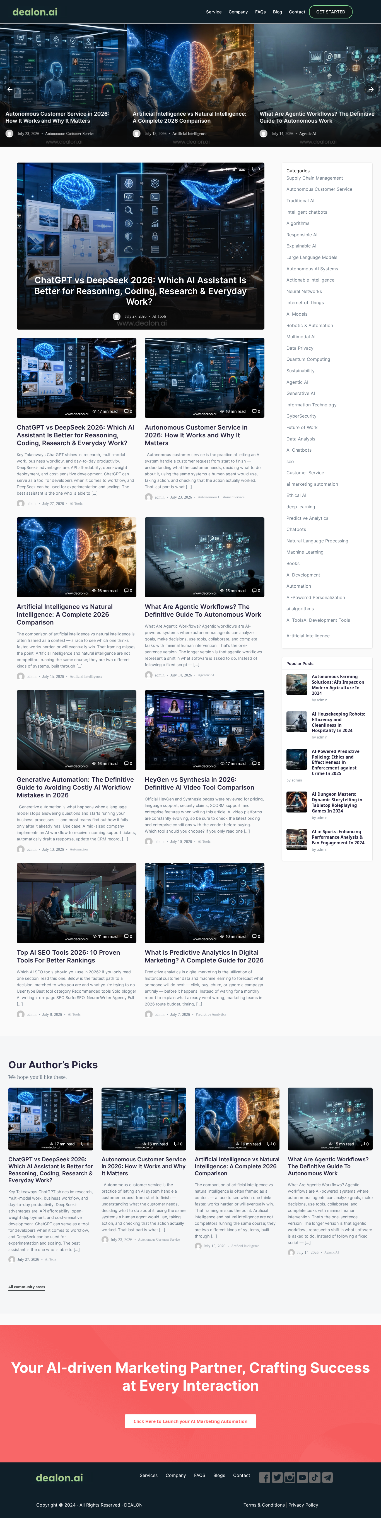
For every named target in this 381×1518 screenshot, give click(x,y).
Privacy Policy (303, 1505)
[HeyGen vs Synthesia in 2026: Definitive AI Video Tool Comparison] (204, 730)
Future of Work (302, 427)
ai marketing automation (312, 484)
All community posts (26, 1286)
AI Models (296, 314)
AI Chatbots (299, 450)
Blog (277, 12)
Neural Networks (304, 291)
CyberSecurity (301, 416)
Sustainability (300, 370)
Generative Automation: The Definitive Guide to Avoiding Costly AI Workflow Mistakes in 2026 (317, 114)
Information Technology (311, 404)
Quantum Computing (308, 359)
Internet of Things (305, 302)
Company (238, 12)
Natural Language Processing (317, 541)
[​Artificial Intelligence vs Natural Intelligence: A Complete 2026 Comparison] (76, 557)
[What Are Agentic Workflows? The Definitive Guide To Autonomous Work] (204, 557)
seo (290, 461)
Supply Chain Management (314, 178)
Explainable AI (301, 246)
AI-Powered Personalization (315, 597)
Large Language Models (311, 257)
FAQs (260, 12)
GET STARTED (330, 12)
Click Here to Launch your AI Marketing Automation (190, 1422)
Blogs (219, 1475)
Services (149, 1475)
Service (214, 12)
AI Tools (76, 503)
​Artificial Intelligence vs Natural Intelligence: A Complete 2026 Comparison (62, 117)
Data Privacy (300, 348)
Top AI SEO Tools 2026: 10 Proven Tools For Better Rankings (68, 956)
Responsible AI (301, 234)
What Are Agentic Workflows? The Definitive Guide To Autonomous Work (189, 117)
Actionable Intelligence (310, 280)
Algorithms (297, 223)
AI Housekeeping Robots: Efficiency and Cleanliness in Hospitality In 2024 (338, 722)
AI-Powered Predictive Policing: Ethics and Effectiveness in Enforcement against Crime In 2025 (336, 762)
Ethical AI (296, 495)
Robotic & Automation (309, 325)
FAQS (199, 1475)
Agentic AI (206, 675)
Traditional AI (300, 200)
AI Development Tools (326, 620)
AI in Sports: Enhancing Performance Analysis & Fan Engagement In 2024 (338, 837)
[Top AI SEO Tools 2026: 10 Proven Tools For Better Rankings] (76, 903)
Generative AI (300, 393)
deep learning (300, 506)
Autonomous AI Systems (312, 268)
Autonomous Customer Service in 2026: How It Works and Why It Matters (196, 435)
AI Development (303, 575)
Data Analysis (300, 439)
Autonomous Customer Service (221, 497)
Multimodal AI (300, 336)
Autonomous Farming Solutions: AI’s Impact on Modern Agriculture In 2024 (338, 685)
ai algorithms (300, 608)
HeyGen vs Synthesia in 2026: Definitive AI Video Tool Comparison (199, 783)
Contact (297, 12)
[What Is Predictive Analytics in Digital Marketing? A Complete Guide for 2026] (204, 903)
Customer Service (305, 472)
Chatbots (296, 529)
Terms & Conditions (264, 1505)
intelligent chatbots (306, 212)
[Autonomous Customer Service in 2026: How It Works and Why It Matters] (204, 378)
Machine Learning (305, 552)
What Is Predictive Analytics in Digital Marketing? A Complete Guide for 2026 (204, 956)
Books (293, 563)
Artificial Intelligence (86, 676)
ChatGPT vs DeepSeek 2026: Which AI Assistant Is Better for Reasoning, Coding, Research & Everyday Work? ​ (140, 291)
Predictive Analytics (211, 1014)
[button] (10, 89)
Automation (79, 849)
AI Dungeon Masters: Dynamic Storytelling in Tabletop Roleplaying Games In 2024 (337, 802)
